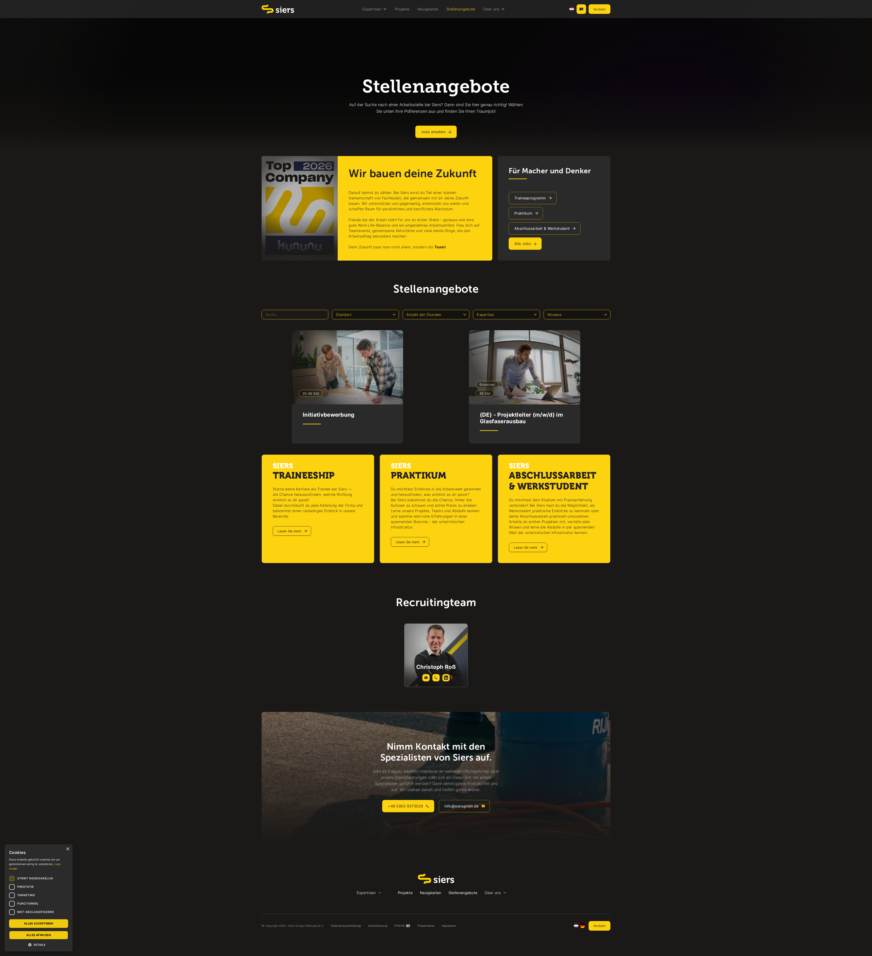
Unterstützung (377, 925)
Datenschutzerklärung (346, 925)
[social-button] (426, 677)
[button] (374, 9)
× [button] (67, 849)
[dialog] (39, 897)
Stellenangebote (460, 9)
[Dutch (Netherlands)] (571, 9)
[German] (582, 925)
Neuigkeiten (427, 9)
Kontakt (599, 9)
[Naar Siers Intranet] (581, 9)
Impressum (449, 925)
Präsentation (426, 925)
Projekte (402, 9)
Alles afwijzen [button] (38, 935)
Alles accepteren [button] (38, 923)
